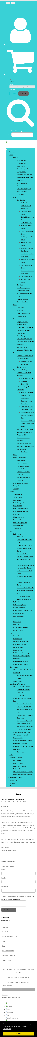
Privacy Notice (6, 960)
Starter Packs (21, 367)
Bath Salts (20, 285)
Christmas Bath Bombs (24, 545)
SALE (15, 455)
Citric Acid (24, 381)
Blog (3, 946)
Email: (3, 878)
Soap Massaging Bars (24, 189)
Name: (3, 869)
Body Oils (20, 310)
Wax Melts (20, 344)
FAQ (3, 941)
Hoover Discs (21, 324)
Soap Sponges (21, 160)
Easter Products (22, 463)
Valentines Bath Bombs (24, 599)
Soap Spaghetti (21, 191)
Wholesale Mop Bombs (24, 347)
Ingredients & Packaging (20, 370)
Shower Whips (21, 163)
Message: (4, 886)
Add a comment (6, 920)
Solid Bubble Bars (22, 302)
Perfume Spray (21, 316)
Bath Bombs (21, 200)
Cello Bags (24, 452)
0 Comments (5, 806)
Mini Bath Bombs (22, 299)
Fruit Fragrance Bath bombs (25, 565)
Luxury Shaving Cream (24, 313)
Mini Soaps (20, 180)
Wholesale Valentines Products (22, 774)
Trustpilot (4, 995)
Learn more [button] (7, 1029)
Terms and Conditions (8, 955)
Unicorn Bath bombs (27, 276)
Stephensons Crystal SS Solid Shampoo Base (27, 415)
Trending (16, 489)
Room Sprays (21, 336)
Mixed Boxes (17, 353)
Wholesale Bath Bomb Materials (23, 687)
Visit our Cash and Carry (9, 936)
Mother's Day (21, 469)
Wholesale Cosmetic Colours (26, 429)
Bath (14, 197)
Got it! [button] (19, 1033)
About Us (5, 927)
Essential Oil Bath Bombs (25, 556)
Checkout (23, 93)
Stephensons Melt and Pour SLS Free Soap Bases (28, 423)
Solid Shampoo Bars (23, 169)
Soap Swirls (20, 194)
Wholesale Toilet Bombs (24, 350)
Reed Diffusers (21, 333)
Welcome (12, 152)
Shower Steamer (22, 183)
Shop (11, 155)
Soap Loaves (21, 166)
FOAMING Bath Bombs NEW (22, 610)
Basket (14, 93)
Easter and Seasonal (19, 457)
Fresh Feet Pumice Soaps (25, 177)
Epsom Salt (24, 384)
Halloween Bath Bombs (24, 568)
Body (15, 305)
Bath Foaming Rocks (23, 288)
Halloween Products (23, 466)
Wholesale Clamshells (24, 443)
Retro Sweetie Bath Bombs (25, 588)
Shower (15, 157)
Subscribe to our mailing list (18, 982)
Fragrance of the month (20, 483)
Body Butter (20, 307)
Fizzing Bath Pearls (23, 290)
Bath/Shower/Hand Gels (24, 174)
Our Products (6, 932)
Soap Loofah (21, 186)
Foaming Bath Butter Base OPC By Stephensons (27, 395)
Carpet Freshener (22, 322)
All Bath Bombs (25, 203)
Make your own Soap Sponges (22, 740)
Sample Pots (17, 486)
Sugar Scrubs (21, 172)
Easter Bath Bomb (26, 222)
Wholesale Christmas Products (23, 772)
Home (15, 319)
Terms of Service (12, 899)
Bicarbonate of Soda (27, 378)
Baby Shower (21, 460)
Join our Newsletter (8, 951)
